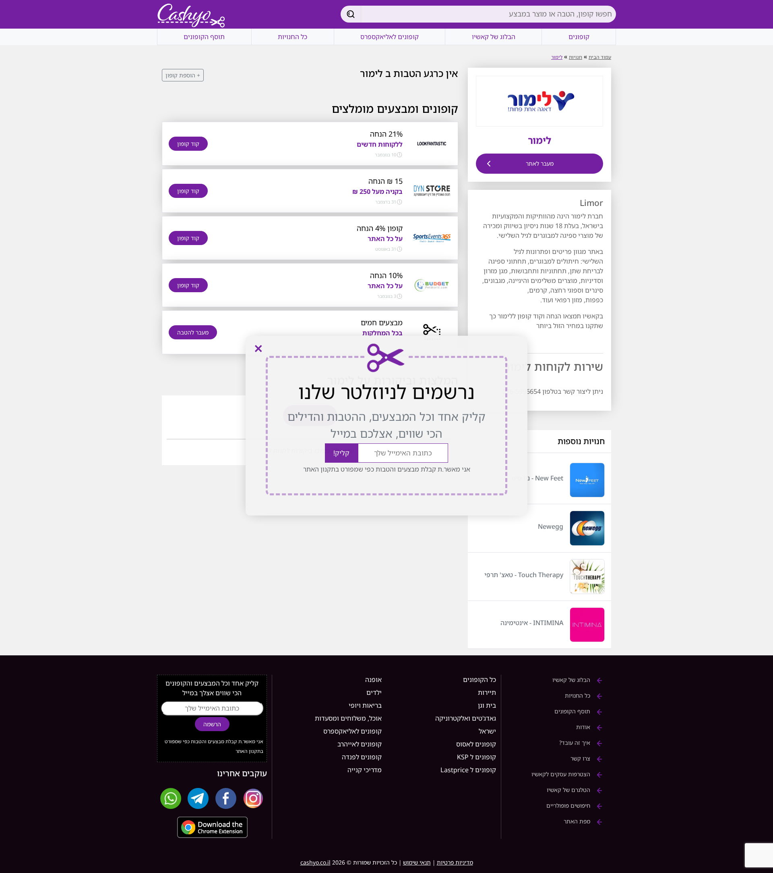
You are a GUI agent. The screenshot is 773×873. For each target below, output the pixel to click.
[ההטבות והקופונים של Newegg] (587, 528)
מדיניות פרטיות (455, 862)
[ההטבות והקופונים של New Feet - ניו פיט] (587, 480)
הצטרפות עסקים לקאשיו (561, 774)
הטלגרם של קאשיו (569, 790)
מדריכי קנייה (364, 769)
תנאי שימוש (417, 862)
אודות (584, 727)
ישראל (487, 731)
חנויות (575, 57)
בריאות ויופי (365, 705)
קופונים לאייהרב (359, 744)
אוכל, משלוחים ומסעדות (348, 718)
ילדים (374, 692)
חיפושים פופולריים (569, 805)
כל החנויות (292, 36)
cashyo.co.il (315, 862)
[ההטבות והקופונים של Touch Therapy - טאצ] (587, 577)
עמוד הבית (600, 57)
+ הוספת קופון (182, 75)
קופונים (578, 36)
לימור (556, 57)
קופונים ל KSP (476, 756)
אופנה (373, 679)
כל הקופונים (479, 679)
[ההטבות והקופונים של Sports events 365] (431, 237)
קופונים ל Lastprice (468, 769)
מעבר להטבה (193, 332)
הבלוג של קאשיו (493, 36)
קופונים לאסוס (476, 744)
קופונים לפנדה (362, 756)
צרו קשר (581, 758)
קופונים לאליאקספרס (389, 36)
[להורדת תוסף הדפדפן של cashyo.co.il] (212, 827)
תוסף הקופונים (204, 36)
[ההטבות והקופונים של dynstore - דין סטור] (431, 190)
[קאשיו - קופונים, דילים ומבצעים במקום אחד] (191, 16)
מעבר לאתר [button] (540, 163)
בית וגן (487, 705)
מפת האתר (578, 821)
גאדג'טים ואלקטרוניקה (465, 718)
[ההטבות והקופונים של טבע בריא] (431, 331)
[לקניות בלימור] (539, 100)
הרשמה (212, 724)
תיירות (487, 692)
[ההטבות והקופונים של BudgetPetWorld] (431, 284)
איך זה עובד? (575, 742)
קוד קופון (188, 144)
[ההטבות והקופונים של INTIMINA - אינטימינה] (587, 625)
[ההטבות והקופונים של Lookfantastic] (431, 143)
